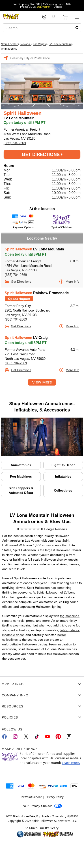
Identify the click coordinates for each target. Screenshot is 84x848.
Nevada (25, 44)
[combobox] (42, 28)
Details (58, 6)
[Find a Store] (44, 17)
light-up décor (69, 630)
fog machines (69, 616)
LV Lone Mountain (60, 44)
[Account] (54, 17)
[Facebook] (4, 736)
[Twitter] (26, 736)
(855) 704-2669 (15, 143)
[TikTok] (36, 736)
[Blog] (69, 736)
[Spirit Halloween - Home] (11, 17)
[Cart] (65, 17)
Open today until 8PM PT (26, 254)
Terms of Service (31, 797)
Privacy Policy (54, 797)
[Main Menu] (76, 17)
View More (42, 382)
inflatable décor (13, 635)
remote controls (13, 620)
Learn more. (71, 762)
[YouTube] (47, 736)
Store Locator (9, 44)
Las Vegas (39, 44)
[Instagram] (15, 736)
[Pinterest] (58, 736)
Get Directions (41, 154)
